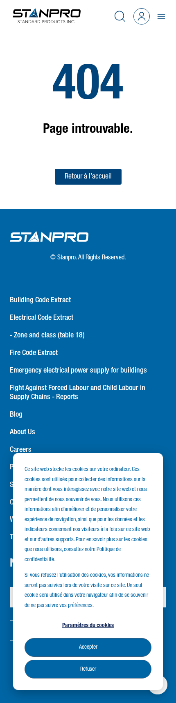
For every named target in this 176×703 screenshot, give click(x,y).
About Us (22, 432)
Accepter (88, 647)
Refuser (88, 669)
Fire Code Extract (34, 353)
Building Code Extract (40, 300)
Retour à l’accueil (88, 176)
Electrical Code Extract (41, 318)
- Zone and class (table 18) (47, 335)
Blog (16, 414)
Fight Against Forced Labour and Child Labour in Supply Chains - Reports (77, 393)
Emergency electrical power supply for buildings (78, 370)
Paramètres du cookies (88, 625)
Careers (21, 449)
